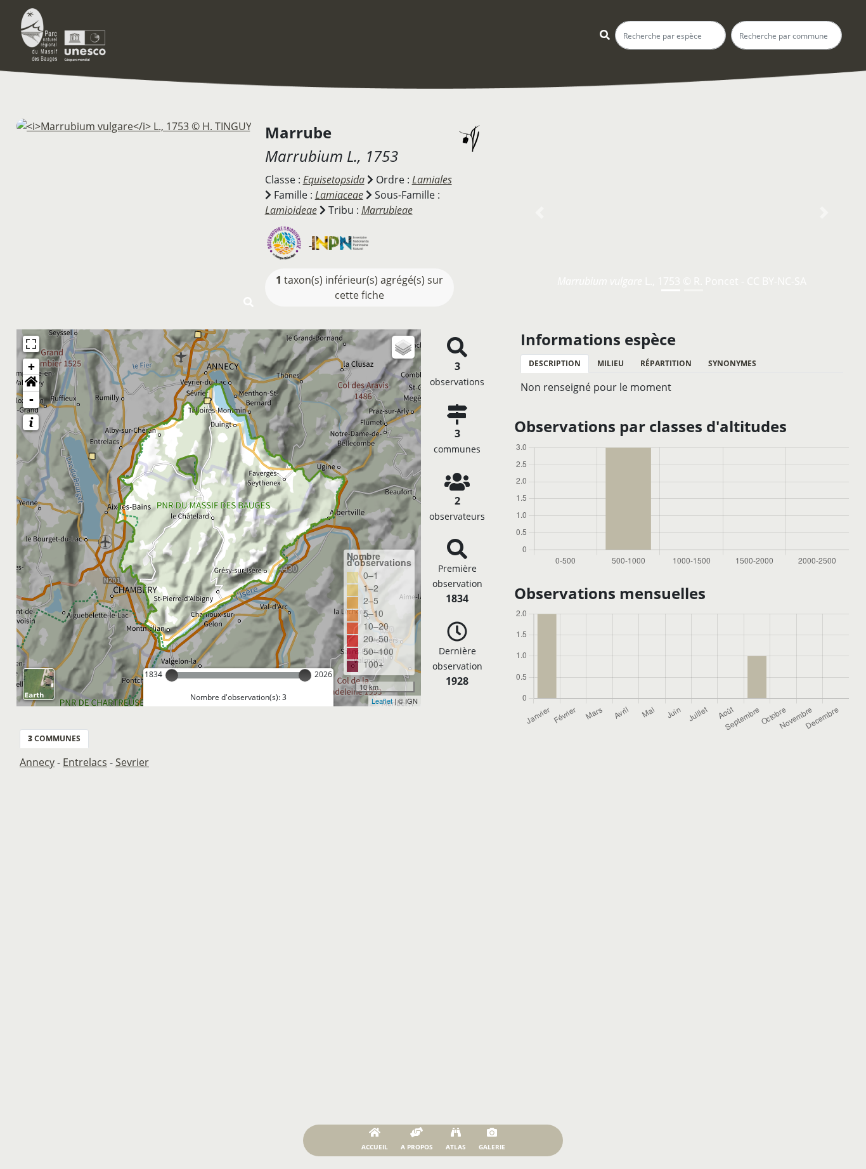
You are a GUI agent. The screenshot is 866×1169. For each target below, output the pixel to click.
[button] (31, 383)
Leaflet (382, 701)
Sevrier (132, 762)
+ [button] (31, 366)
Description (555, 363)
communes (54, 738)
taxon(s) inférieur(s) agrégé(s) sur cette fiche (359, 287)
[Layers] (403, 347)
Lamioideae (291, 210)
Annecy (37, 762)
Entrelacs (85, 762)
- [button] (31, 399)
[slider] (171, 675)
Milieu (610, 363)
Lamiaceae (339, 195)
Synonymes (732, 363)
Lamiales (432, 180)
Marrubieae (387, 210)
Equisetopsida (334, 180)
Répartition (666, 363)
